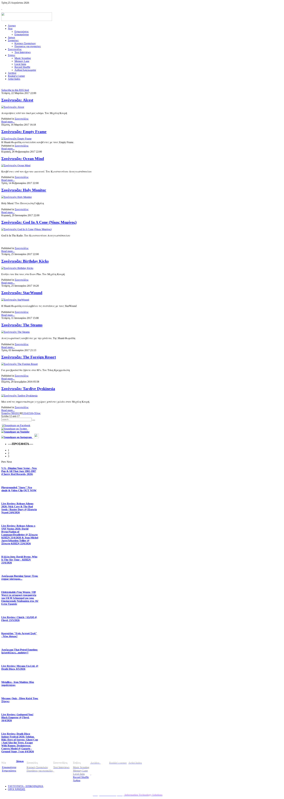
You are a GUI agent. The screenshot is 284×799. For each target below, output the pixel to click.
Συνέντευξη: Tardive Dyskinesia (28, 389)
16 (31, 413)
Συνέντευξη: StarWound (21, 293)
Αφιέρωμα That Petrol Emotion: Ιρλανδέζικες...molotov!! (19, 651)
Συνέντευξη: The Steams (21, 325)
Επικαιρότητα (9, 767)
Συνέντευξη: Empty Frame (24, 131)
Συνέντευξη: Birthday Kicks (25, 261)
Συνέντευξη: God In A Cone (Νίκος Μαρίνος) (39, 222)
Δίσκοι (20, 761)
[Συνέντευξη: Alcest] (12, 107)
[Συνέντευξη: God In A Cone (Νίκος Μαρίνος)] (26, 229)
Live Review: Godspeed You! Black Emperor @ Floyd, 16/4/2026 (17, 717)
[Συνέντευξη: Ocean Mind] (15, 165)
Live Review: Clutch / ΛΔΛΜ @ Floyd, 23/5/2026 (19, 619)
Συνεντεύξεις (21, 118)
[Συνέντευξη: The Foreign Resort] (19, 364)
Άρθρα (76, 780)
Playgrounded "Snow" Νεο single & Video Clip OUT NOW (18, 489)
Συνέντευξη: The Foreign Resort (28, 357)
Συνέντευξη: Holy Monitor (23, 190)
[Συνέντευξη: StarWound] (15, 299)
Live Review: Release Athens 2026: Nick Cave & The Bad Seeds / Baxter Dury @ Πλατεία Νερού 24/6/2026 (19, 508)
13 (23, 413)
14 (26, 413)
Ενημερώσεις (9, 770)
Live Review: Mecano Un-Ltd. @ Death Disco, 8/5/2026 (19, 667)
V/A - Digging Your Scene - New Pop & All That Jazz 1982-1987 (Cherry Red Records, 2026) (19, 471)
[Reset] (33, 420)
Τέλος (37, 413)
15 (29, 413)
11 (18, 413)
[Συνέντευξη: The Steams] (15, 332)
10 (16, 413)
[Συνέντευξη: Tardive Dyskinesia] (19, 395)
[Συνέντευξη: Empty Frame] (16, 138)
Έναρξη (5, 413)
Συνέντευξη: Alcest (17, 100)
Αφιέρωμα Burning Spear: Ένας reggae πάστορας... (19, 577)
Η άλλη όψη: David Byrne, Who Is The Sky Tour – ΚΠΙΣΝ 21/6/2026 (19, 559)
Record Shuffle (81, 777)
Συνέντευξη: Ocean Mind (22, 158)
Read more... (8, 121)
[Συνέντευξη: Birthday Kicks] (17, 268)
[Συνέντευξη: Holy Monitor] (16, 197)
